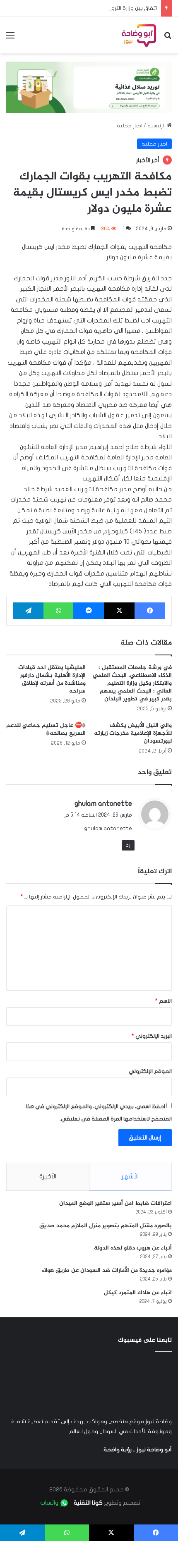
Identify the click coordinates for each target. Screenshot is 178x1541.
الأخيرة (47, 1176)
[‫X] (119, 610)
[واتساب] (58, 610)
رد (128, 845)
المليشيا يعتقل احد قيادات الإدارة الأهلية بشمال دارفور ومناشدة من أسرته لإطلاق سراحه (52, 679)
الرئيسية (157, 126)
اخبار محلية (129, 126)
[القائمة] (10, 38)
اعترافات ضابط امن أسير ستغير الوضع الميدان (115, 1203)
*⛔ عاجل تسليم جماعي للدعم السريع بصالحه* (46, 729)
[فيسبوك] (150, 610)
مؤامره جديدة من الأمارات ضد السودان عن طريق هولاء (107, 1270)
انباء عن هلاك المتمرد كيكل (138, 1292)
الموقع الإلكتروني (150, 1071)
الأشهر (130, 1176)
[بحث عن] (168, 38)
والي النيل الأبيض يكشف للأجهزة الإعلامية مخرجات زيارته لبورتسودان (133, 733)
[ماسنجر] (88, 610)
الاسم (163, 1001)
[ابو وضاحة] (138, 35)
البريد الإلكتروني (152, 1036)
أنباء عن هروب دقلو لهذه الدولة (133, 1248)
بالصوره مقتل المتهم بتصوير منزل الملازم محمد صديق (105, 1225)
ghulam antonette (103, 804)
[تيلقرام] (28, 610)
